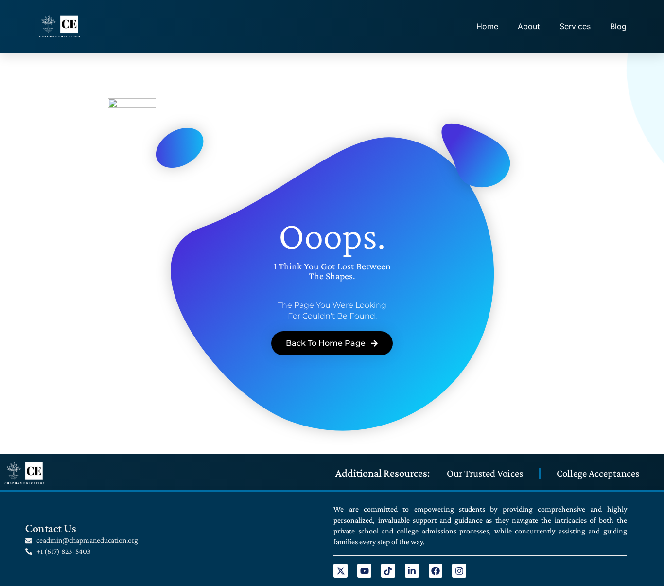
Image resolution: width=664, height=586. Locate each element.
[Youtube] (364, 571)
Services (575, 26)
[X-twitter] (340, 571)
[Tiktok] (388, 571)
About (529, 26)
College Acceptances (598, 473)
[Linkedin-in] (412, 571)
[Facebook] (436, 571)
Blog (618, 26)
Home (487, 26)
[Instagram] (459, 571)
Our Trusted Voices (485, 473)
